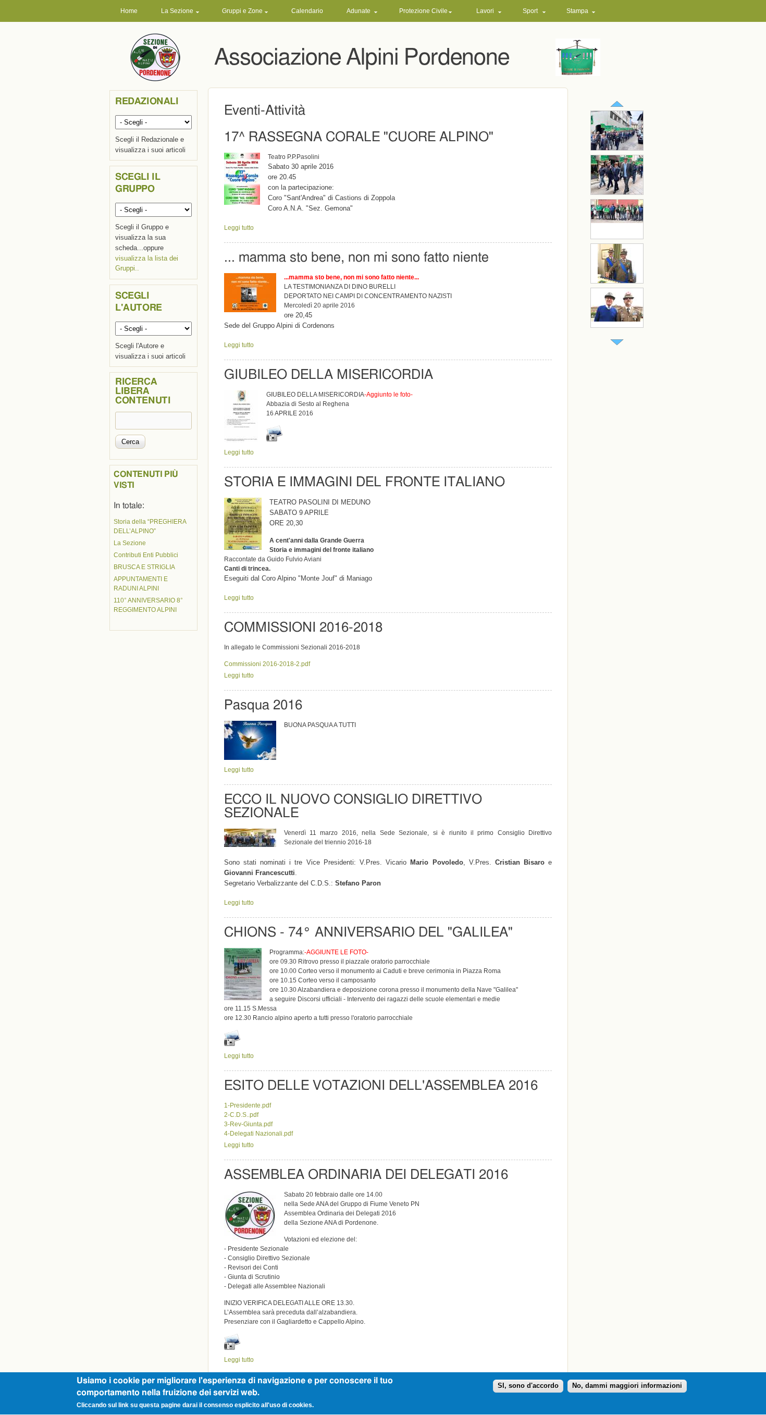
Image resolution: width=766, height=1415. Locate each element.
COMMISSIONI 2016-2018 (303, 627)
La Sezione (177, 11)
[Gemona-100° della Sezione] (617, 148)
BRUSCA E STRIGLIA (144, 567)
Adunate (358, 11)
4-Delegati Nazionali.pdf (258, 1133)
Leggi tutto (239, 227)
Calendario (307, 11)
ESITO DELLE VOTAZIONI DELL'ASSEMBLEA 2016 (381, 1085)
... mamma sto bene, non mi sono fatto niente (356, 257)
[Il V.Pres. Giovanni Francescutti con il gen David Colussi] (617, 319)
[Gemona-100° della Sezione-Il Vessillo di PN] (617, 192)
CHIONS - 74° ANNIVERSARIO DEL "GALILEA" (368, 932)
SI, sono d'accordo (528, 1386)
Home (129, 11)
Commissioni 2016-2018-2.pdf (267, 664)
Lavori (485, 11)
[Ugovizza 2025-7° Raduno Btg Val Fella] (617, 221)
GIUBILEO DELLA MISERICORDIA (328, 375)
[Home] (155, 56)
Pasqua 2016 (263, 705)
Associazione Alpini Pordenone (361, 57)
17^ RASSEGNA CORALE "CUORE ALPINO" (358, 137)
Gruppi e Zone (242, 11)
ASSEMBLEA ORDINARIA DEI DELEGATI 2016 (366, 1175)
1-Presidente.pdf (247, 1105)
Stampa (577, 11)
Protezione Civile (423, 11)
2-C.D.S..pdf (241, 1114)
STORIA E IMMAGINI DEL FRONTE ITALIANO (364, 482)
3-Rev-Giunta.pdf (248, 1124)
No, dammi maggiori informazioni (627, 1386)
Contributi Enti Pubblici (146, 555)
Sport (530, 11)
